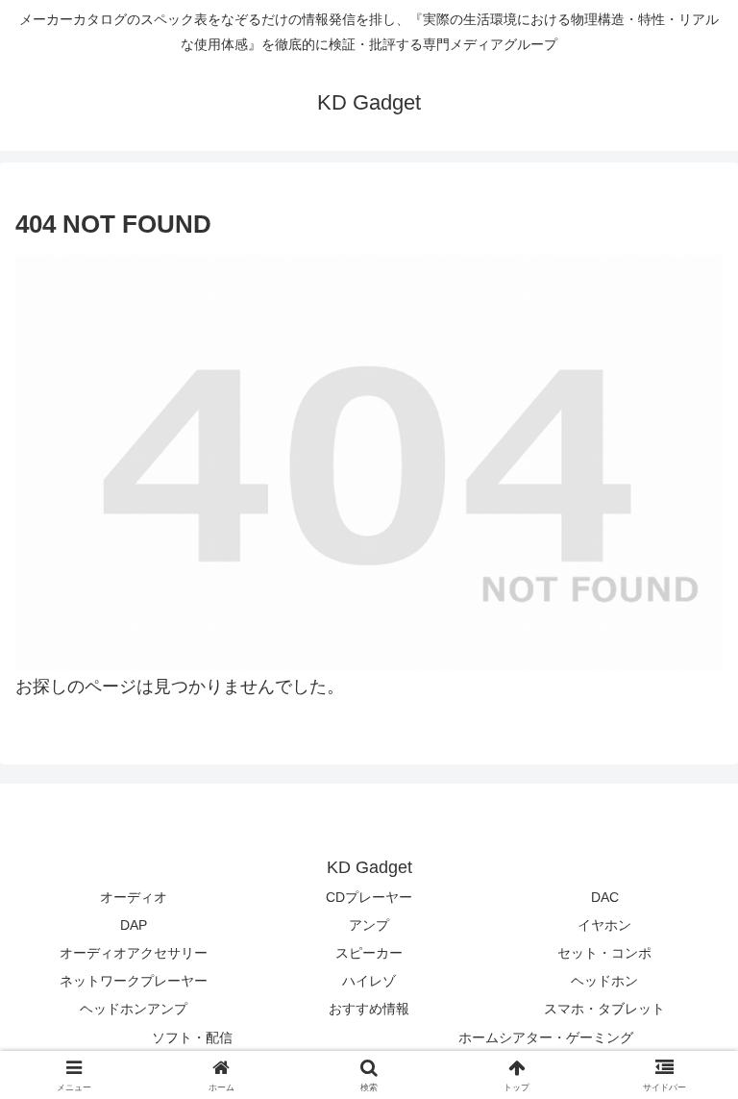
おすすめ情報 (369, 1008)
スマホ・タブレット (604, 1008)
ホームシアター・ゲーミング (545, 1037)
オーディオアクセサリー (134, 953)
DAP (133, 925)
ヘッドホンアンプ (133, 1008)
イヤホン (604, 925)
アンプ (369, 925)
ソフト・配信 (192, 1037)
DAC (605, 897)
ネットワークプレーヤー (134, 980)
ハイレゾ (369, 980)
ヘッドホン (604, 980)
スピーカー (369, 953)
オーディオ (133, 897)
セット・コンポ (604, 953)
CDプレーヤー (369, 897)
